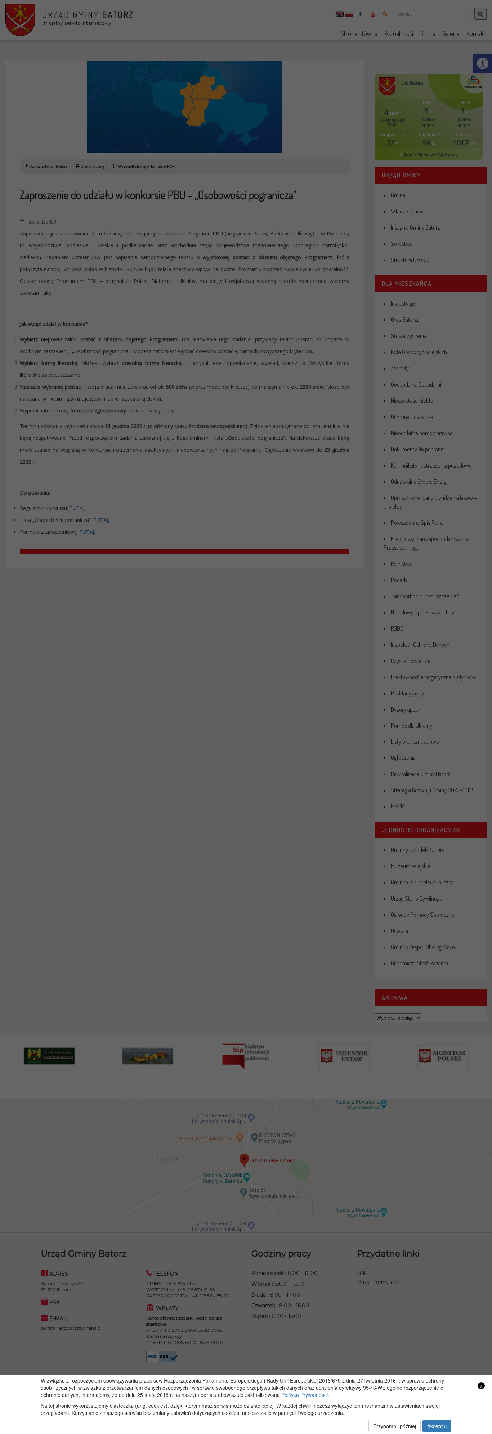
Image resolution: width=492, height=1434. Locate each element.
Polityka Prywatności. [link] (305, 1394)
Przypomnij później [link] (394, 1426)
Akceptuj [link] (437, 1426)
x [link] (481, 1385)
